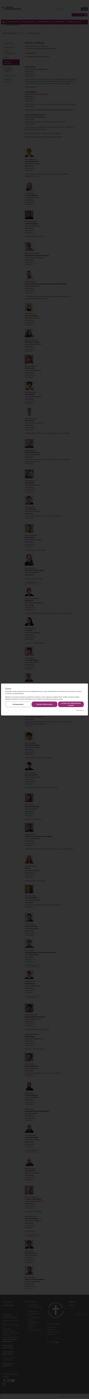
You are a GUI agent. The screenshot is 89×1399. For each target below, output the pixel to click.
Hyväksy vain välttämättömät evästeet (71, 704)
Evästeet (80, 710)
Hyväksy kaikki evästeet (44, 704)
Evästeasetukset (18, 704)
